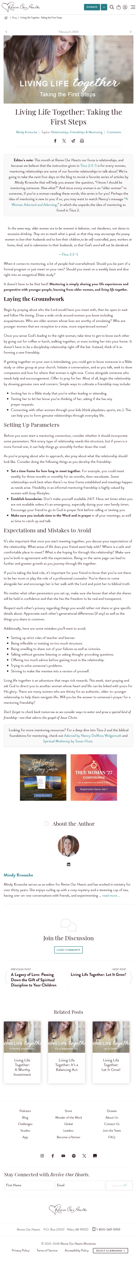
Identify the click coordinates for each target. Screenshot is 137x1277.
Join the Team (112, 1130)
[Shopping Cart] (118, 7)
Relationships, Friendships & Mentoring (76, 132)
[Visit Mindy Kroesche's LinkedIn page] (69, 864)
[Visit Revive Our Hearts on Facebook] (53, 1156)
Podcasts (25, 1110)
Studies (25, 1130)
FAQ (111, 1137)
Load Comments (68, 950)
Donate (92, 7)
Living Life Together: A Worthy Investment (22, 1067)
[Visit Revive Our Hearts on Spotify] (74, 1156)
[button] (132, 7)
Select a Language (109, 1251)
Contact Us (112, 1123)
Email (60, 1185)
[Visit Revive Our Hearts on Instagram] (42, 1156)
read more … (111, 895)
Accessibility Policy (77, 1250)
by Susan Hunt (67, 741)
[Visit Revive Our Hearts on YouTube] (63, 1156)
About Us (111, 1117)
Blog (14, 17)
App (25, 1137)
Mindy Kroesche (26, 132)
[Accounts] (124, 7)
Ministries (78, 1243)
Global (68, 1123)
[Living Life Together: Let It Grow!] (130, 32)
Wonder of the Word (68, 1117)
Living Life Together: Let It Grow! (111, 1065)
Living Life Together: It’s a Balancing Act (66, 1065)
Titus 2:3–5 (88, 165)
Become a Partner (68, 1137)
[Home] (6, 17)
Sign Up (117, 1186)
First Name (13, 1185)
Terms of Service (47, 1250)
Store (68, 1110)
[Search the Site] (112, 7)
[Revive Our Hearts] (21, 7)
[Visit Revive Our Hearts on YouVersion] (95, 1156)
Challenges (25, 1123)
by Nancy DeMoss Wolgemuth (92, 735)
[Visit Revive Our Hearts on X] (84, 1156)
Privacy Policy (20, 1250)
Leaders (68, 1130)
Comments (114, 132)
